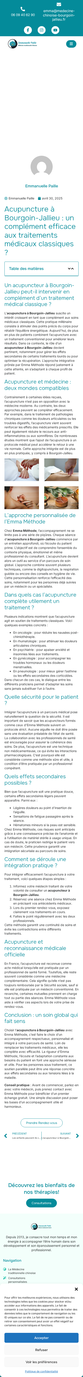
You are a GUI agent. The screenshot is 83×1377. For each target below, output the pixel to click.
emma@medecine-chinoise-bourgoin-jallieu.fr (59, 15)
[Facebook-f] (28, 30)
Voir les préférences (41, 1362)
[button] (76, 1289)
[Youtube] (55, 30)
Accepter (41, 1338)
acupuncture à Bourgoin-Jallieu (31, 313)
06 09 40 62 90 (23, 15)
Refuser (41, 1350)
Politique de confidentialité (41, 1371)
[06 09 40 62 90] (23, 9)
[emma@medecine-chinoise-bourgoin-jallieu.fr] (59, 4)
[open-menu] (71, 44)
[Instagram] (42, 30)
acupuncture (42, 423)
